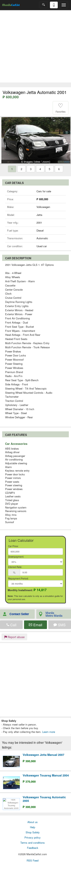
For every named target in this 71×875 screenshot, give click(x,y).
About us (32, 822)
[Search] (43, 5)
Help (32, 827)
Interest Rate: (15, 567)
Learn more (48, 732)
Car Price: (13, 546)
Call (12, 624)
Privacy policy (32, 837)
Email (37, 624)
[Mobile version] (54, 5)
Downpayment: (16, 556)
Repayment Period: (18, 578)
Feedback (32, 848)
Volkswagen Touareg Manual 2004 (46, 775)
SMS (61, 624)
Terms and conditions (32, 842)
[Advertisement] (35, 46)
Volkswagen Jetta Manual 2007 (43, 755)
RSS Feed (32, 860)
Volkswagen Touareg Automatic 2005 (44, 798)
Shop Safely (33, 832)
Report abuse (16, 637)
